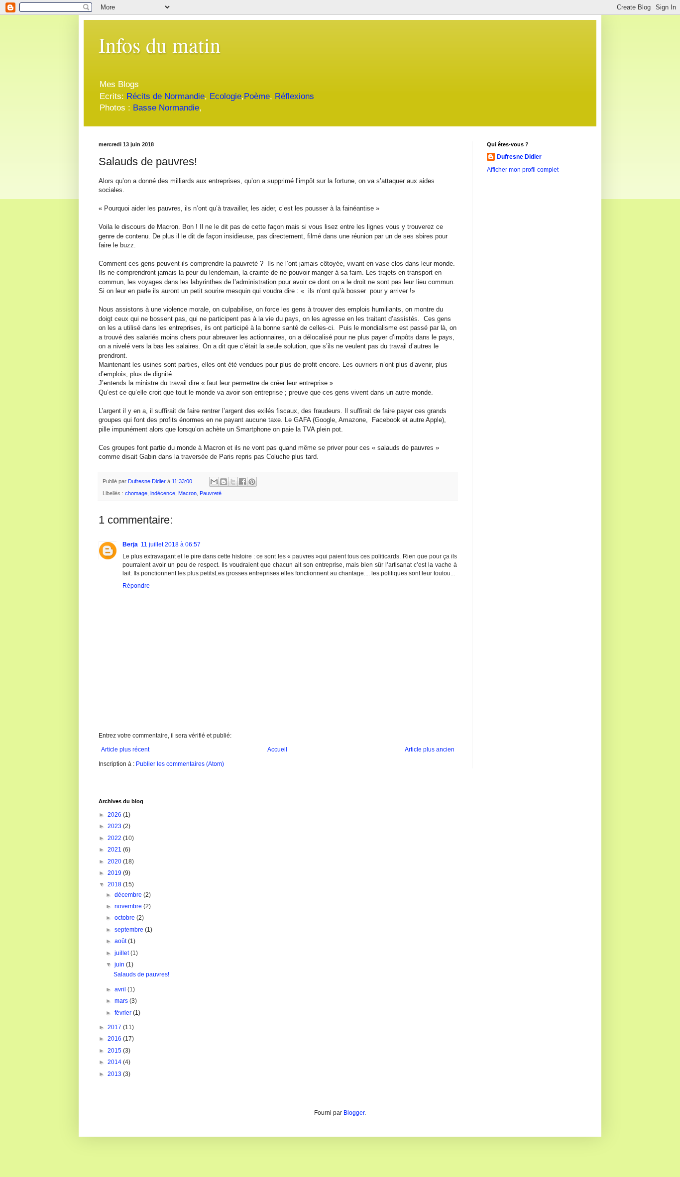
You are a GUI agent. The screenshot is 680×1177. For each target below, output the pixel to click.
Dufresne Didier (519, 156)
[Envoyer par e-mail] (214, 482)
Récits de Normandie (165, 96)
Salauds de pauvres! (141, 974)
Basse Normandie (164, 107)
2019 (115, 872)
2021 (115, 849)
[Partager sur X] (233, 482)
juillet (122, 953)
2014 (115, 1062)
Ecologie (225, 96)
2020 (115, 861)
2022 (115, 838)
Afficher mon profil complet (523, 169)
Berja (130, 544)
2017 (115, 1027)
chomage (136, 493)
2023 (115, 826)
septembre (129, 929)
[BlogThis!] (223, 482)
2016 (115, 1038)
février (123, 1012)
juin (120, 964)
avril (120, 989)
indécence (162, 493)
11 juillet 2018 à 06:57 (171, 544)
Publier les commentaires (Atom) (180, 763)
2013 (115, 1073)
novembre (128, 906)
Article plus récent (125, 749)
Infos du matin (160, 45)
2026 (115, 814)
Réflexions (294, 96)
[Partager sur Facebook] (242, 482)
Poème (257, 96)
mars (121, 1000)
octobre (125, 917)
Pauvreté (211, 493)
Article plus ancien (429, 749)
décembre (128, 894)
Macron (187, 493)
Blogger (353, 1112)
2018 (115, 884)
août (121, 941)
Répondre (136, 585)
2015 (115, 1050)
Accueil (277, 749)
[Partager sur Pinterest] (252, 482)
